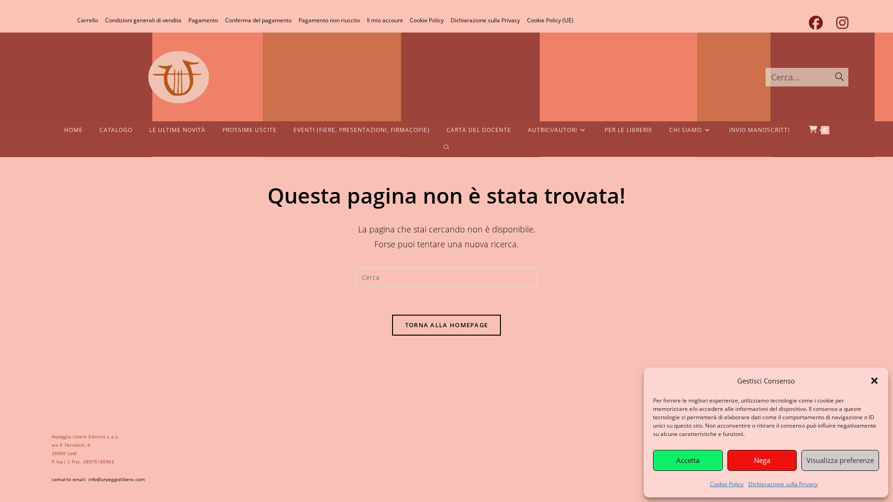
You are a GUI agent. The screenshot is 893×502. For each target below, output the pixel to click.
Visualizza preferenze (840, 460)
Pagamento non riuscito (329, 20)
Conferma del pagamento (258, 20)
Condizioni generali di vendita (143, 20)
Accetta (688, 460)
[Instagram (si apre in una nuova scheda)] (838, 23)
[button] (874, 380)
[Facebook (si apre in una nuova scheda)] (815, 23)
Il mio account (385, 20)
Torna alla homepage (446, 325)
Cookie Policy (727, 484)
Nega (762, 460)
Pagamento (203, 20)
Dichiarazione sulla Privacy (783, 484)
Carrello (87, 20)
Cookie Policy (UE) (550, 20)
